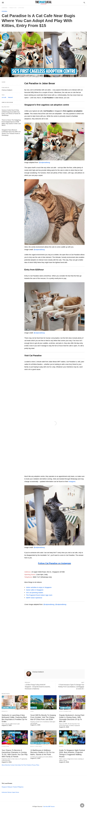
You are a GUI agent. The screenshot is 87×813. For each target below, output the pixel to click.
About (3, 765)
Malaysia (10, 787)
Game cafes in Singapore (34, 590)
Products (4, 711)
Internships (18, 765)
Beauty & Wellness (36, 746)
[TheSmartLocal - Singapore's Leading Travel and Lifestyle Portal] (43, 2)
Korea (17, 792)
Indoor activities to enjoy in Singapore (38, 587)
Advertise (7, 765)
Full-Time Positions (26, 765)
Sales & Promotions (65, 711)
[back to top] (82, 805)
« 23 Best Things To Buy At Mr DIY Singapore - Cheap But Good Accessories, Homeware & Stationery (37, 686)
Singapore (4, 787)
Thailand (15, 787)
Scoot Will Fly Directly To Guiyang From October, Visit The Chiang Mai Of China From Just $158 (43, 717)
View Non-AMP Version (49, 806)
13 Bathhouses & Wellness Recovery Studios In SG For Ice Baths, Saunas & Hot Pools (42, 752)
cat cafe (4, 97)
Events (61, 746)
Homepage (4, 7)
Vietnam (9, 792)
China (32, 711)
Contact (12, 765)
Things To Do (12, 7)
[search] (84, 3)
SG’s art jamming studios (34, 592)
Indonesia (4, 792)
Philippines (20, 787)
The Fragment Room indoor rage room (39, 595)
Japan (13, 792)
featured (10, 97)
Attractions (5, 746)
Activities (21, 7)
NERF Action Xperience (34, 598)
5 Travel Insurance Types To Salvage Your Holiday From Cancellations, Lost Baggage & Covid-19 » (71, 686)
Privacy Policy (35, 765)
